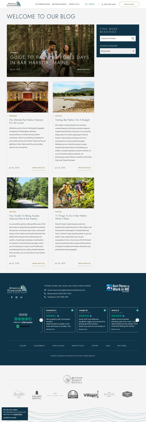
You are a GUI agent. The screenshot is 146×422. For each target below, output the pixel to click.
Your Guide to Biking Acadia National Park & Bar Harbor (24, 217)
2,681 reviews (27, 322)
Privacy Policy (78, 346)
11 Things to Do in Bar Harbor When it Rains (71, 217)
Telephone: (51, 297)
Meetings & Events (59, 4)
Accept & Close (9, 418)
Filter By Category (108, 46)
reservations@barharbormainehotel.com (69, 290)
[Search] (133, 38)
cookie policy (17, 414)
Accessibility (39, 346)
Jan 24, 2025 (15, 69)
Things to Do (74, 4)
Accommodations (42, 4)
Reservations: (53, 294)
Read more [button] (47, 329)
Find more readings (109, 30)
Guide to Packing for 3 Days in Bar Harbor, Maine (49, 59)
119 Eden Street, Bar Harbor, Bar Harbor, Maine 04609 (67, 286)
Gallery (23, 346)
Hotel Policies (58, 346)
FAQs (108, 346)
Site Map (95, 346)
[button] (129, 4)
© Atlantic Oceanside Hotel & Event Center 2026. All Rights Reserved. (73, 356)
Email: (50, 290)
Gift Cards (121, 346)
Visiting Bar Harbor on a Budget (72, 119)
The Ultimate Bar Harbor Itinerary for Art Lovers (26, 121)
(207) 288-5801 (62, 297)
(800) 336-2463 (65, 294)
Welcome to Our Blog (41, 16)
